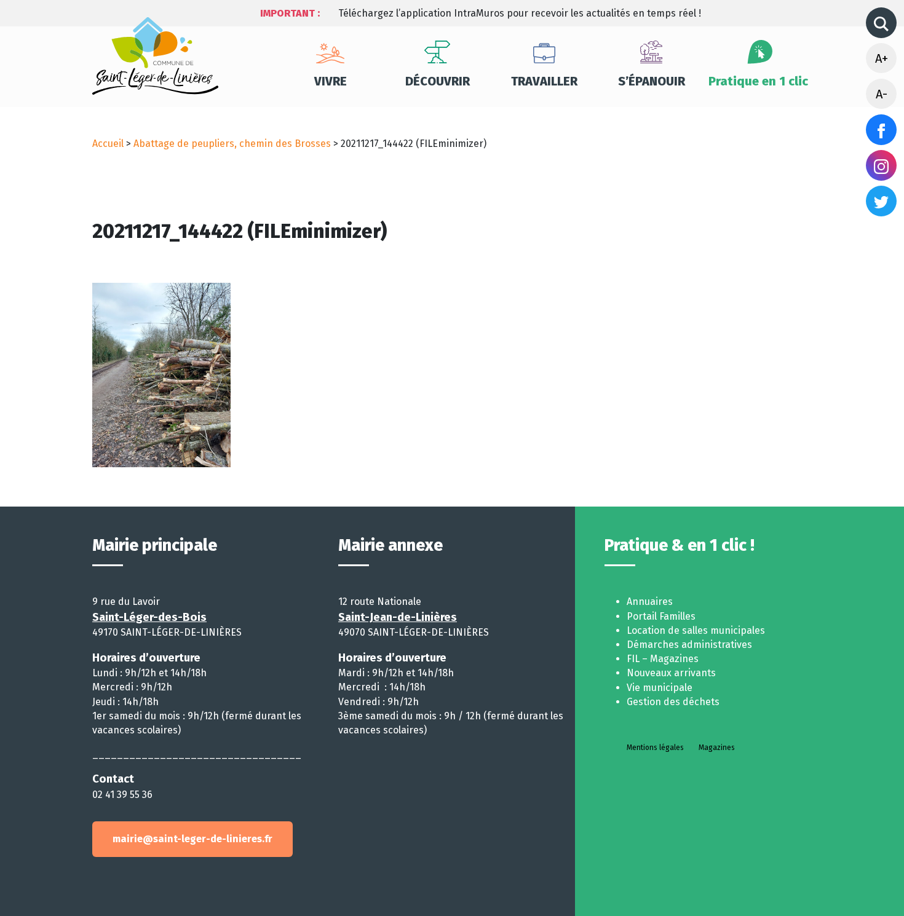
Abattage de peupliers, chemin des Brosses (232, 143)
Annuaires (650, 601)
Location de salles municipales (696, 630)
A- (881, 94)
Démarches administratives (689, 644)
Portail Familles (661, 616)
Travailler (544, 81)
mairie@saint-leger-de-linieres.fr (192, 839)
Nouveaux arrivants (671, 673)
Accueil (108, 143)
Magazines (717, 747)
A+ (881, 58)
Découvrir (437, 81)
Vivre (330, 81)
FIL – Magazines (663, 659)
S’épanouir (651, 81)
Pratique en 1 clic (758, 81)
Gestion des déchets (673, 702)
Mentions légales (655, 747)
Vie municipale (659, 687)
